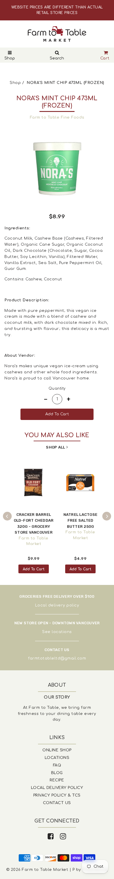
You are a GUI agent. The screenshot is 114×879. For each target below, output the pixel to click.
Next (106, 516)
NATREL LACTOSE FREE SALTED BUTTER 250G (80, 520)
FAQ (57, 765)
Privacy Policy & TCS (57, 795)
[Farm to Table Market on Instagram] (63, 837)
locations (62, 632)
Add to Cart (33, 569)
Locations (57, 758)
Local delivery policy (57, 605)
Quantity (57, 388)
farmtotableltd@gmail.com (57, 658)
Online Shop (57, 750)
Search (57, 58)
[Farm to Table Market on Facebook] (51, 837)
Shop (9, 58)
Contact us (57, 803)
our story (57, 697)
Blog (57, 773)
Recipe (57, 780)
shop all (55, 447)
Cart (105, 58)
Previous (7, 516)
